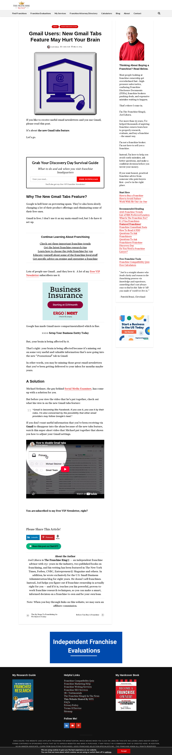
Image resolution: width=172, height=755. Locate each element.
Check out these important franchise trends (65, 243)
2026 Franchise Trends (131, 212)
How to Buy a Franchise (131, 195)
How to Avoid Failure (130, 198)
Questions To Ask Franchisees (128, 241)
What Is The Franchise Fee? (133, 218)
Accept (124, 751)
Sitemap (68, 711)
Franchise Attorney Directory (83, 13)
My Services (60, 13)
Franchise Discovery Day (130, 244)
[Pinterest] (78, 725)
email (55, 26)
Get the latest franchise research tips (65, 247)
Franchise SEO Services (76, 690)
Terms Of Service (72, 708)
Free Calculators (127, 265)
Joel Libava (55, 47)
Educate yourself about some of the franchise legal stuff (65, 255)
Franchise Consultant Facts (133, 227)
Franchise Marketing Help (77, 684)
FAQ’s (67, 702)
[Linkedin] (66, 725)
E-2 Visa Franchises (129, 221)
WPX (91, 699)
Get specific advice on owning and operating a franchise (65, 258)
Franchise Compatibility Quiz (134, 262)
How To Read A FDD (129, 230)
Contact (137, 13)
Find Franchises (19, 13)
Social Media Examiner (78, 388)
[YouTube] (72, 725)
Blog (118, 13)
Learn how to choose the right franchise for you (65, 251)
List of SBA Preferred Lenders (134, 215)
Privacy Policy (71, 705)
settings (108, 752)
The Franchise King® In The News (81, 696)
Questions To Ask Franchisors (128, 235)
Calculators (106, 13)
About (127, 13)
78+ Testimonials (73, 693)
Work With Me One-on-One (133, 201)
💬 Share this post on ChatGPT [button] (43, 546)
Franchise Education (69, 26)
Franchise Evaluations (40, 13)
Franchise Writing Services (78, 687)
